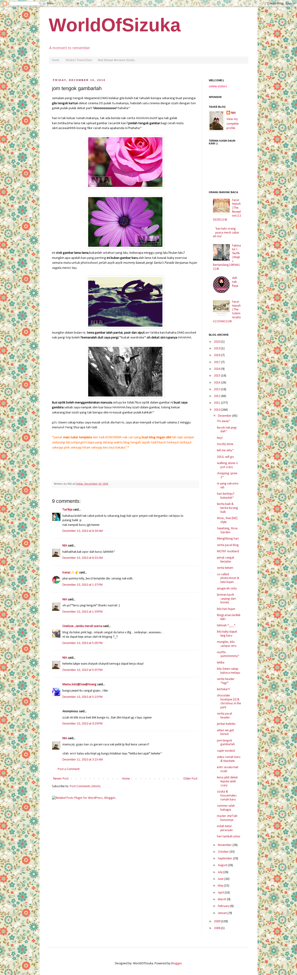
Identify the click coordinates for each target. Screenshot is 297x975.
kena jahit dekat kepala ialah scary (227, 781)
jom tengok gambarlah (226, 742)
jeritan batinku (226, 724)
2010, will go (225, 457)
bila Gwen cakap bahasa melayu (228, 671)
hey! (220, 438)
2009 (217, 921)
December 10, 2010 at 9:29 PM (82, 723)
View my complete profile (232, 123)
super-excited (226, 751)
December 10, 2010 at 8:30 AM (82, 531)
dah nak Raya (235, 282)
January (223, 913)
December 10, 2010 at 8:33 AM (82, 558)
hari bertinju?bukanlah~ (225, 496)
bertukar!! (223, 689)
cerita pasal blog (228, 545)
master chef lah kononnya (227, 818)
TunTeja (67, 509)
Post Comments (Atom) (85, 786)
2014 (217, 382)
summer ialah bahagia (226, 808)
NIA (65, 545)
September (225, 858)
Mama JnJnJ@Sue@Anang (79, 684)
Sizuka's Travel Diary (78, 60)
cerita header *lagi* (226, 681)
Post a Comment (69, 769)
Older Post (190, 778)
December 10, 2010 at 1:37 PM (82, 585)
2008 (217, 928)
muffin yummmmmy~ (228, 654)
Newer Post (60, 778)
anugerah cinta (227, 588)
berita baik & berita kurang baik (227, 508)
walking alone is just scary (227, 465)
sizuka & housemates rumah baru (227, 795)
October (223, 852)
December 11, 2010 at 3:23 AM (82, 759)
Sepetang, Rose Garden (227, 530)
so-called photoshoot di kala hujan (228, 578)
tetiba (220, 662)
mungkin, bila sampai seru (226, 644)
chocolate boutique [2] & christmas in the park (229, 701)
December (225, 416)
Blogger (176, 963)
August (223, 865)
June (221, 879)
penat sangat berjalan (225, 559)
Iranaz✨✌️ (70, 572)
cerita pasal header (224, 715)
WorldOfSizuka (115, 25)
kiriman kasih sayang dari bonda (226, 598)
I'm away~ (223, 421)
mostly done (225, 444)
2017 (217, 362)
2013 (217, 389)
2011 (217, 403)
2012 (217, 396)
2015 (217, 375)
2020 (217, 342)
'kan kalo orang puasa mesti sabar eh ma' (226, 232)
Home (55, 60)
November (225, 845)
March (222, 899)
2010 (217, 410)
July (220, 872)
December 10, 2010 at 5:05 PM (82, 643)
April (221, 892)
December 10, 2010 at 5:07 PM (82, 670)
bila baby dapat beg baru (227, 633)
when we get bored (225, 732)
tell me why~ (225, 450)
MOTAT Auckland (228, 551)
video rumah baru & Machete (228, 759)
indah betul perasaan (225, 828)
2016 (217, 369)
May (221, 885)
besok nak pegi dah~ (227, 429)
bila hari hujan (226, 609)
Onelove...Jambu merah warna (82, 626)
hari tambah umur (228, 836)
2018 (217, 355)
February (224, 906)
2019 (217, 348)
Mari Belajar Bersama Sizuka (116, 60)
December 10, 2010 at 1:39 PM (82, 612)
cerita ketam (225, 568)
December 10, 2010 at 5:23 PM (82, 697)
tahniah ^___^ (226, 625)
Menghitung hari (228, 538)
